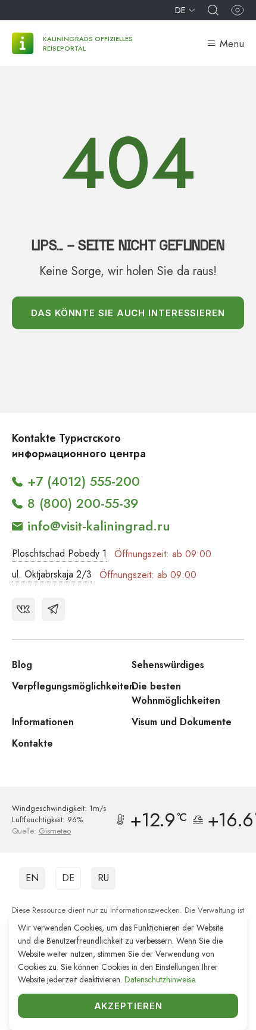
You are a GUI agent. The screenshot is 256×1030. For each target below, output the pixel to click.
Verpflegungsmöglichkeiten (73, 686)
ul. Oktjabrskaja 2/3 (52, 574)
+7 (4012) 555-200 (83, 481)
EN (32, 878)
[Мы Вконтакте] (23, 609)
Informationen (43, 722)
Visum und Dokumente (182, 722)
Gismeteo (55, 831)
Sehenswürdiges (168, 665)
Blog (22, 665)
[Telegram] (53, 609)
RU (103, 878)
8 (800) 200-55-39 (83, 503)
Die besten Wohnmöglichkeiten (176, 693)
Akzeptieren (128, 1006)
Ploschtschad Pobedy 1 (59, 553)
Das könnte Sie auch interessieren (128, 313)
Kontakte (32, 743)
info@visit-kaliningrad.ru (98, 525)
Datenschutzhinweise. (160, 979)
